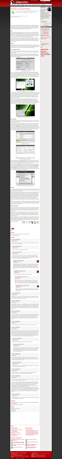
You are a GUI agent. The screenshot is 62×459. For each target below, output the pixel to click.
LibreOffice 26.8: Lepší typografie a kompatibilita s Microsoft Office (46, 29)
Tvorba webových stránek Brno (45, 43)
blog (50, 23)
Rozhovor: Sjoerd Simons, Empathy (23, 194)
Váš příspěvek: (13, 411)
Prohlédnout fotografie (15, 221)
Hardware (22, 4)
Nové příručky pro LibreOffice (32, 439)
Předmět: (12, 407)
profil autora (45, 23)
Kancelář (36, 4)
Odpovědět (13, 253)
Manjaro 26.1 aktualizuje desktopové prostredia (32, 430)
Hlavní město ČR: (13, 409)
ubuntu (43, 49)
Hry (39, 4)
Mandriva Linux (22, 458)
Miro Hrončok (14, 261)
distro (47, 52)
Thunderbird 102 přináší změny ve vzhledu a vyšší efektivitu (33, 445)
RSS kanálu (21, 404)
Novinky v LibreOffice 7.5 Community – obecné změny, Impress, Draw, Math (19, 442)
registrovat (36, 0)
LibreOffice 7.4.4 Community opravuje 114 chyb (18, 445)
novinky (42, 54)
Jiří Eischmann (17, 286)
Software (18, 4)
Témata (30, 4)
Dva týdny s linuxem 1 (14, 431)
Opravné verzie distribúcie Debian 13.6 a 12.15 (32, 432)
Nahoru (12, 230)
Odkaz (16, 253)
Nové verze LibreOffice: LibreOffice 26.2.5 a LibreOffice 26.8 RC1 (46, 32)
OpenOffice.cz (43, 26)
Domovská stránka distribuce (15, 235)
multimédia (47, 54)
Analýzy (26, 4)
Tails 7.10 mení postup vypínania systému (31, 431)
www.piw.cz (42, 45)
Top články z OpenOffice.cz (16, 437)
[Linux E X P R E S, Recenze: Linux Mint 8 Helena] (19, 2)
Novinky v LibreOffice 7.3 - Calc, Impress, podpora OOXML (32, 447)
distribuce (43, 52)
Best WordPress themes (44, 44)
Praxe (33, 4)
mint (45, 51)
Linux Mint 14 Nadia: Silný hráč (16, 432)
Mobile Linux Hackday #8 (29, 429)
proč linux (48, 23)
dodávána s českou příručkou (15, 219)
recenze (42, 55)
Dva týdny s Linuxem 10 (15, 435)
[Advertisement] (25, 21)
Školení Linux (43, 4)
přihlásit (34, 0)
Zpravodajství (13, 4)
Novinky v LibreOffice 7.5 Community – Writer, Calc (19, 440)
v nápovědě (15, 403)
